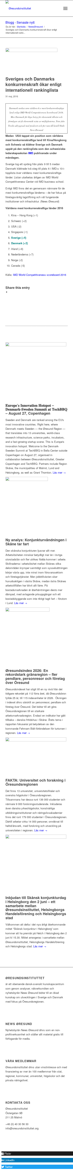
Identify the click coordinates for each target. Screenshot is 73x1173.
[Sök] (56, 8)
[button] (6, 1153)
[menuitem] (56, 8)
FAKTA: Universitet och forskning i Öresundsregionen (35, 782)
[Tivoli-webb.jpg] (31, 61)
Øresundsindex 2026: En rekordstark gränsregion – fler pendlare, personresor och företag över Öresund (35, 676)
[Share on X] (11, 292)
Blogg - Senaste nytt (19, 22)
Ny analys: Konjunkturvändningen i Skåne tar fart (36, 542)
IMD (30, 153)
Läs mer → (59, 472)
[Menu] (65, 8)
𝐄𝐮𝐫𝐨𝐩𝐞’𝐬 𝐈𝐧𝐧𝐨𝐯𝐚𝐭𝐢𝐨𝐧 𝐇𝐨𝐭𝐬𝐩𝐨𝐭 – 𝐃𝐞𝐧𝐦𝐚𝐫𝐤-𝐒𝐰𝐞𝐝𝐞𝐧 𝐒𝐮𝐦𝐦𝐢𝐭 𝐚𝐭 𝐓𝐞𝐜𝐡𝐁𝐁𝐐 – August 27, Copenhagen (36, 409)
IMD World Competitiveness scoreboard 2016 (39, 275)
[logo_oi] (30, 8)
